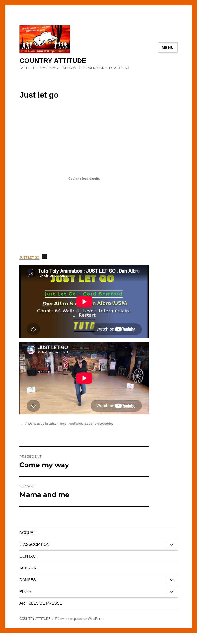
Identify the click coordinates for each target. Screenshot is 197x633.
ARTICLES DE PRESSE (40, 603)
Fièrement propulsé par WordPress (79, 619)
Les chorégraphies (99, 423)
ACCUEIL (28, 533)
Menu (168, 48)
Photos (25, 592)
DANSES (27, 580)
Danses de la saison (43, 423)
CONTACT (28, 556)
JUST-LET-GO (29, 257)
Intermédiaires (71, 423)
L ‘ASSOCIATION (34, 545)
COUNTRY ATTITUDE (52, 60)
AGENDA (27, 568)
